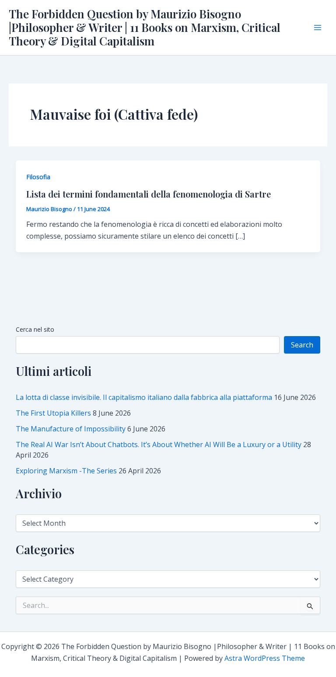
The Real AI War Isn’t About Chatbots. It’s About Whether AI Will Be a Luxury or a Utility (158, 444)
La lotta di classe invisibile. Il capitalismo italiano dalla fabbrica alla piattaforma (144, 397)
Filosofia (38, 177)
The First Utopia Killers (53, 413)
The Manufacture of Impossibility (71, 429)
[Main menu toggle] (317, 27)
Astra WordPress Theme (264, 658)
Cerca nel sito (35, 329)
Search (302, 345)
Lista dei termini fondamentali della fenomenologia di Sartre (148, 194)
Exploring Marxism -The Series (66, 471)
